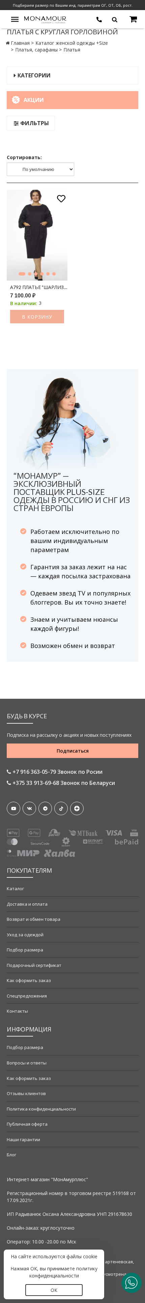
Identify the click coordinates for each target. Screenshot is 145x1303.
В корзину (37, 317)
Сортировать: (24, 157)
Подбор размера (25, 950)
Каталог (15, 888)
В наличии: (23, 303)
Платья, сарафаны (36, 49)
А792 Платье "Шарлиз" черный (38, 287)
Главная (20, 43)
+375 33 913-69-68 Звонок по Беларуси (63, 783)
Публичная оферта (27, 1124)
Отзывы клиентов (26, 1093)
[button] (22, 274)
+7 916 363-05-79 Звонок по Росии (57, 771)
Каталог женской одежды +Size (71, 43)
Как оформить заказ (29, 980)
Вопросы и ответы (27, 1063)
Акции (34, 100)
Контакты (17, 1011)
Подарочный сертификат (34, 965)
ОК (54, 1290)
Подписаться (73, 751)
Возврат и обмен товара (33, 919)
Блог (11, 1155)
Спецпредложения (27, 996)
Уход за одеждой (25, 935)
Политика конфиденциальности (41, 1109)
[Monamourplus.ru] (45, 19)
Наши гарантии (23, 1139)
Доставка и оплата (27, 904)
